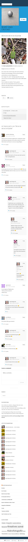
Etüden (4, 523)
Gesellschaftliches (16, 523)
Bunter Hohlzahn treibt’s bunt (8, 502)
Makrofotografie (6, 106)
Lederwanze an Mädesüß (7, 499)
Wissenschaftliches (15, 533)
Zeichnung (22, 533)
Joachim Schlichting (10, 134)
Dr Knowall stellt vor (6, 496)
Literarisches (4, 531)
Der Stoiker (17, 427)
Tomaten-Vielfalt (5, 511)
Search (11, 4)
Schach (9, 533)
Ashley (6, 452)
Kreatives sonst (15, 526)
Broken (14, 430)
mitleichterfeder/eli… (9, 427)
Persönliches (5, 533)
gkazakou (7, 460)
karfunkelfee (7, 456)
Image (5, 112)
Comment (22, 382)
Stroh (3, 508)
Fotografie (9, 523)
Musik (24, 531)
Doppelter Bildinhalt (6, 505)
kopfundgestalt (7, 110)
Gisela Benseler (8, 430)
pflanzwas (8, 165)
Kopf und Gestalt (7, 28)
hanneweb (7, 467)
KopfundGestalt (7, 485)
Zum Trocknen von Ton (6, 514)
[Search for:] (14, 395)
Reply (24, 134)
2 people (7, 351)
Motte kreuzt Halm (6, 493)
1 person (7, 144)
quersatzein (8, 285)
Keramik (4, 527)
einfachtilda (8, 344)
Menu (24, 19)
